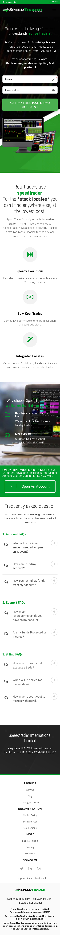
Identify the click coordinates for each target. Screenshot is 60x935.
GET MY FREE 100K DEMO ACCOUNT (30, 105)
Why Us (30, 789)
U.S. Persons (30, 827)
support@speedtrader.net (32, 878)
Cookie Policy (30, 815)
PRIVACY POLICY (42, 898)
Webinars (30, 853)
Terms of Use (30, 821)
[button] (54, 543)
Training (30, 847)
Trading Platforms (30, 802)
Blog (30, 796)
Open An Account (36, 486)
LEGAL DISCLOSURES (31, 902)
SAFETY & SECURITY (18, 898)
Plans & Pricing (30, 840)
